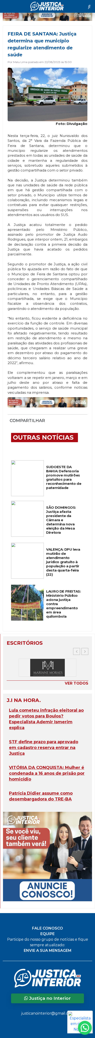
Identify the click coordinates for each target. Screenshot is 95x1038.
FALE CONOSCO (47, 928)
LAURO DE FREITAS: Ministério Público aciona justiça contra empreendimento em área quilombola (63, 604)
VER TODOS (76, 683)
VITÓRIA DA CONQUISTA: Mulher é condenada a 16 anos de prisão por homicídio (47, 773)
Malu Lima (20, 62)
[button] (84, 651)
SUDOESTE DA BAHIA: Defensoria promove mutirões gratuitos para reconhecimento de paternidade (63, 477)
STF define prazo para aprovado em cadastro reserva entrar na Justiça (43, 747)
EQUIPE (47, 934)
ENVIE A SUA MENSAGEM (47, 950)
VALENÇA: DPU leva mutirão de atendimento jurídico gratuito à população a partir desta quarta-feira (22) (63, 562)
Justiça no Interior (49, 998)
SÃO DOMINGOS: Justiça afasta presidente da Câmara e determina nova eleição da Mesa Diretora (61, 520)
